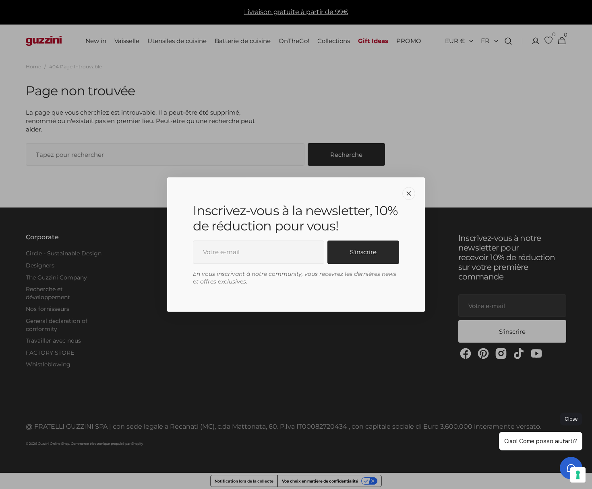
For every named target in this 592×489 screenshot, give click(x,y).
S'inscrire (363, 252)
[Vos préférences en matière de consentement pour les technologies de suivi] (578, 475)
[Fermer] (408, 193)
